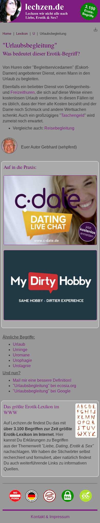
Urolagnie (22, 366)
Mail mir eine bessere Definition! (42, 380)
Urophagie (22, 360)
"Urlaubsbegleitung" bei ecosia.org (44, 385)
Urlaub (19, 344)
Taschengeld (72, 115)
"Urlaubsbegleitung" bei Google (42, 391)
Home (7, 34)
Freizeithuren (23, 92)
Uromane (21, 355)
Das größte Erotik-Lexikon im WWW (31, 409)
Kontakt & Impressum (50, 517)
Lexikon (22, 34)
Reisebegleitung (59, 128)
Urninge (20, 349)
